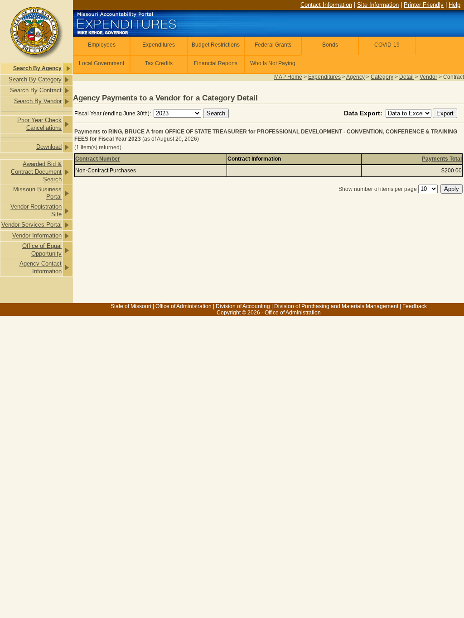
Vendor (428, 77)
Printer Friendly (424, 4)
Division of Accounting (243, 306)
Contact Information (326, 4)
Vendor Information (37, 235)
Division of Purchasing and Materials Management (336, 306)
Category (382, 77)
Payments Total (442, 159)
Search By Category (35, 79)
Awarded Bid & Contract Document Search (36, 172)
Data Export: (364, 113)
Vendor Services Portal (31, 224)
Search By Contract (36, 90)
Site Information (378, 4)
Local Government (101, 63)
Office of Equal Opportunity (42, 249)
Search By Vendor (38, 101)
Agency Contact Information (40, 267)
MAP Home (288, 77)
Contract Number (97, 159)
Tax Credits (159, 63)
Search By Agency (37, 68)
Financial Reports (215, 63)
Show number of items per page (377, 189)
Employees (102, 45)
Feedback (414, 306)
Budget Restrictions (216, 45)
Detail (406, 77)
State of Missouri (131, 306)
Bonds (330, 45)
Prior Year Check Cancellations (39, 124)
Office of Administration (183, 306)
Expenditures (158, 45)
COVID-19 (387, 45)
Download (49, 146)
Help (454, 4)
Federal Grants (273, 45)
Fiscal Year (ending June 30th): (113, 113)
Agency (355, 77)
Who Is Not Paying (272, 63)
